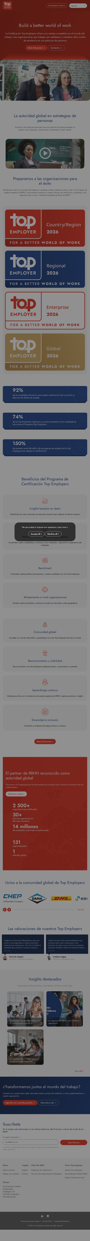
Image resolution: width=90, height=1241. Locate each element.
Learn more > (63, 527)
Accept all (35, 534)
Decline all (52, 534)
